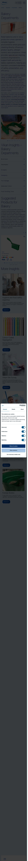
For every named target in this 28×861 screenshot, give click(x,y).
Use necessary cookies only (13, 454)
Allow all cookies (13, 446)
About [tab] (22, 409)
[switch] (23, 431)
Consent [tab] (5, 409)
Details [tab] (13, 409)
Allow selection (13, 450)
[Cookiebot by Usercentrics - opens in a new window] (19, 405)
